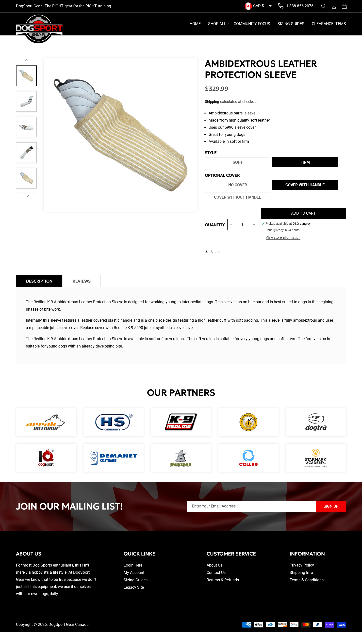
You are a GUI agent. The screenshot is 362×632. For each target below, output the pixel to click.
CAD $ (258, 5)
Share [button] (215, 252)
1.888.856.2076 (299, 6)
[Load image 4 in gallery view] (26, 152)
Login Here (133, 565)
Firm (305, 162)
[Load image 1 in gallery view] (26, 76)
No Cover (249, 186)
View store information (283, 237)
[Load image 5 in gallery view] (26, 178)
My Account (134, 572)
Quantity (215, 224)
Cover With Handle (305, 185)
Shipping (212, 101)
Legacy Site (134, 587)
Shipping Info (301, 572)
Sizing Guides (136, 580)
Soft (250, 163)
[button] (323, 6)
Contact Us (216, 572)
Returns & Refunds (223, 580)
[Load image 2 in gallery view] (26, 101)
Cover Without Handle (242, 198)
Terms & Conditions (307, 580)
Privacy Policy (302, 565)
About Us (214, 565)
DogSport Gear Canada (69, 624)
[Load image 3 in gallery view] (26, 127)
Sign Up (331, 506)
